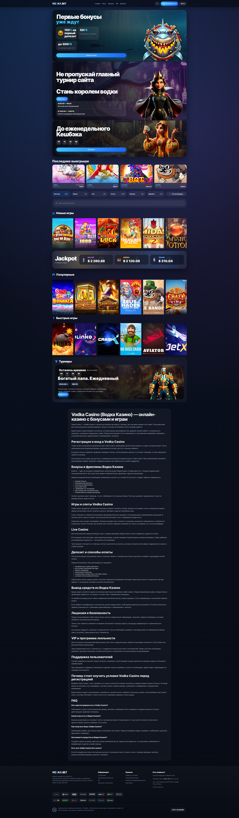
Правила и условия (131, 775)
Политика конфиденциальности (135, 780)
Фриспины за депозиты (105, 783)
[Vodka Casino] (59, 3)
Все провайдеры (177, 194)
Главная (97, 3)
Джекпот (123, 3)
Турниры (111, 3)
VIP (117, 3)
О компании (102, 775)
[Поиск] (157, 4)
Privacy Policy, (157, 784)
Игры (104, 3)
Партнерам (129, 783)
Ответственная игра (131, 778)
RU (99, 780)
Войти (183, 3)
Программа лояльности (105, 778)
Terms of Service (158, 787)
